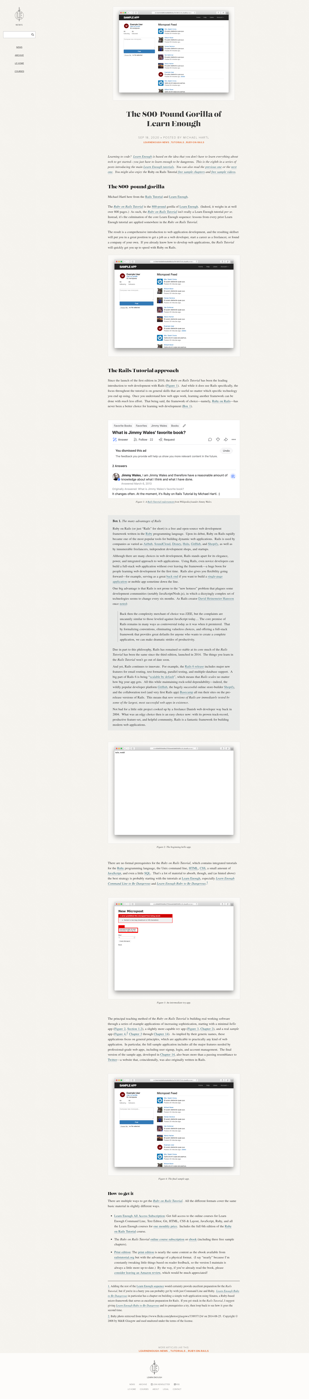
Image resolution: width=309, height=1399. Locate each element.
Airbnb (148, 544)
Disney (176, 544)
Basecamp (186, 692)
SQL (147, 873)
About (156, 1389)
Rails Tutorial (154, 196)
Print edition (122, 1252)
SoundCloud (162, 544)
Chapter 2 (206, 1028)
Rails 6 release (194, 666)
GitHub (196, 544)
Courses (19, 71)
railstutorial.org (124, 1257)
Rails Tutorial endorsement (161, 501)
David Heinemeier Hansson (216, 598)
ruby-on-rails (195, 142)
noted (123, 603)
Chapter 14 (161, 1034)
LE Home (19, 63)
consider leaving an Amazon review (137, 1272)
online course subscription (167, 1239)
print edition (146, 1252)
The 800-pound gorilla (136, 187)
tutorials (177, 142)
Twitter (112, 1059)
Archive (19, 55)
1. (109, 1286)
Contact (177, 1389)
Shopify (213, 544)
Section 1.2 (134, 1028)
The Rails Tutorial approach (143, 371)
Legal (166, 1389)
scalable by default (162, 676)
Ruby (149, 533)
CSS (202, 868)
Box (187, 406)
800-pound (159, 206)
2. (109, 1316)
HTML (193, 868)
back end (172, 576)
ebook (193, 1239)
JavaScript (114, 873)
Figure (172, 385)
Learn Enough (142, 156)
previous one (213, 167)
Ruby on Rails (221, 401)
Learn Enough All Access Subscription (139, 1216)
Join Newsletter (161, 1384)
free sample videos (223, 172)
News (19, 47)
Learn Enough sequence (150, 1286)
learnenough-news (156, 142)
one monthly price (165, 1226)
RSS (178, 1384)
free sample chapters (191, 172)
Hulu (186, 544)
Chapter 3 (135, 1034)
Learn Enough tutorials (158, 167)
